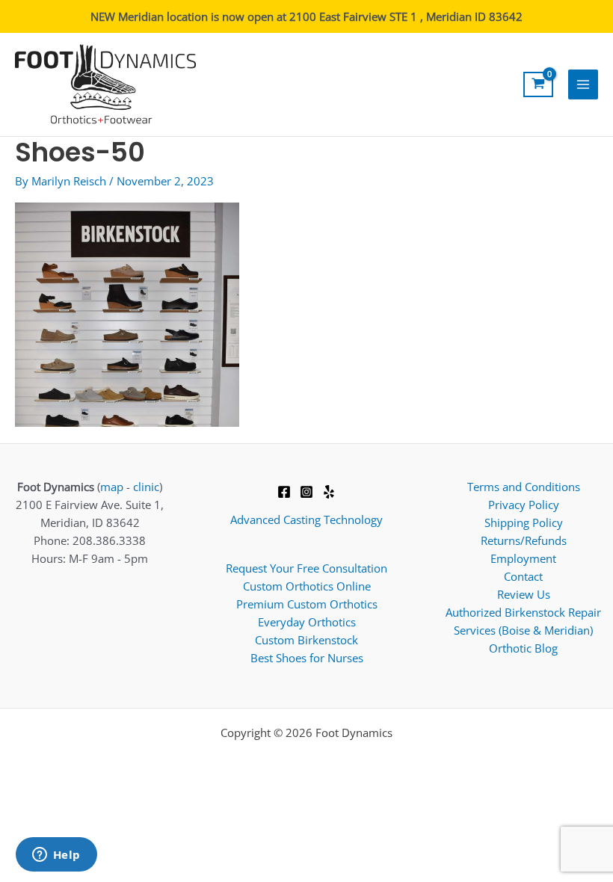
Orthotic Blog (523, 648)
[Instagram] (306, 492)
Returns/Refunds (524, 540)
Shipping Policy (523, 522)
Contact (523, 576)
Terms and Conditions (523, 486)
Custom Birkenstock (306, 639)
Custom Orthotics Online (307, 586)
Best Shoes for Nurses (306, 657)
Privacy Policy (523, 504)
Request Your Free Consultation (306, 568)
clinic (146, 486)
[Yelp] (329, 492)
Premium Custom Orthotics (307, 603)
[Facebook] (284, 492)
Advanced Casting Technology (306, 519)
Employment (523, 558)
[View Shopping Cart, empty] (538, 85)
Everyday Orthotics (307, 621)
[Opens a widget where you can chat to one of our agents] (56, 856)
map (111, 486)
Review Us (523, 594)
